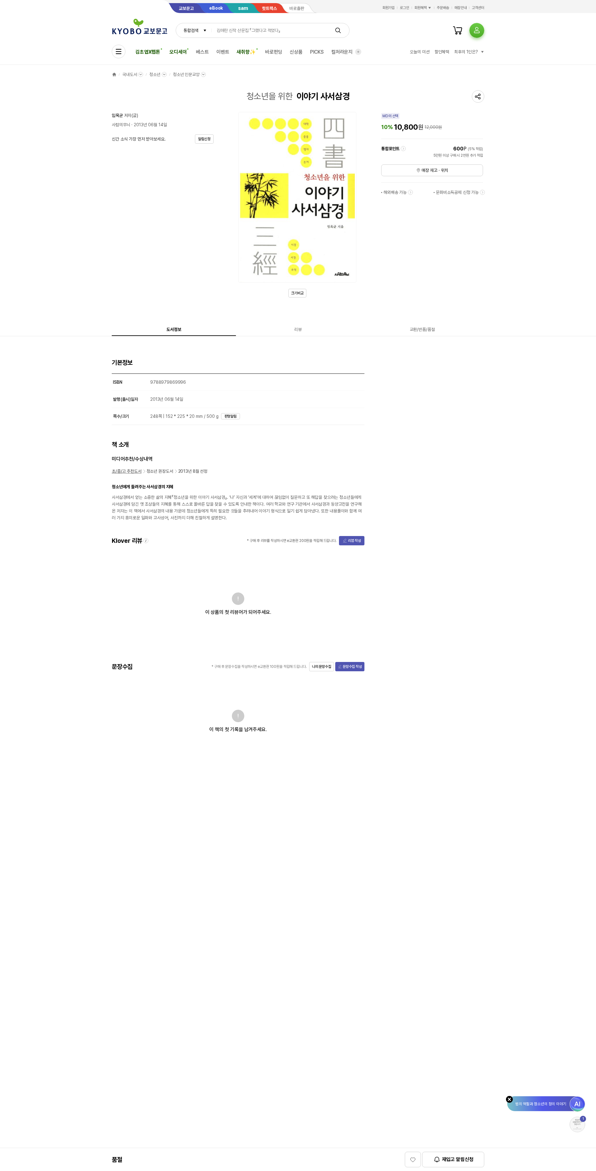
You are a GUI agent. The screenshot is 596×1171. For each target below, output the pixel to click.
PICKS (317, 52)
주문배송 (443, 8)
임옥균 (117, 115)
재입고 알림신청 (457, 1159)
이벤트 (222, 52)
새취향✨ (246, 52)
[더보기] (358, 52)
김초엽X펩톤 (147, 52)
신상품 (296, 52)
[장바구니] (457, 30)
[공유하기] (478, 96)
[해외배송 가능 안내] (410, 192)
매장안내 (460, 8)
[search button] (338, 30)
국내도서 (129, 74)
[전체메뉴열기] (118, 51)
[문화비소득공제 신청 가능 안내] (482, 192)
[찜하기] (413, 1159)
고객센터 (478, 8)
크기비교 (297, 293)
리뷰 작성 (354, 541)
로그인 (404, 8)
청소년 (154, 74)
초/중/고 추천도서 (127, 471)
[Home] (114, 74)
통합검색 (190, 30)
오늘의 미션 (419, 51)
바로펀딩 (273, 52)
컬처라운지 (342, 52)
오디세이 (178, 52)
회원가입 (388, 8)
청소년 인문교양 (186, 74)
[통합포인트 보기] (403, 148)
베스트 (202, 52)
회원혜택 (420, 8)
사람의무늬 (121, 124)
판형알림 (230, 416)
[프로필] (476, 30)
